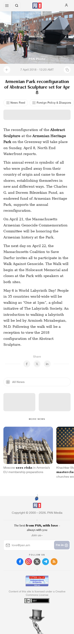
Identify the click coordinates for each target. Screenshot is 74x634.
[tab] (29, 610)
